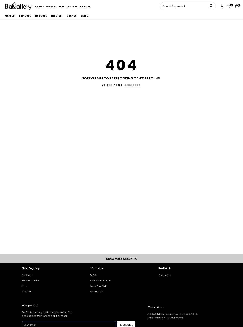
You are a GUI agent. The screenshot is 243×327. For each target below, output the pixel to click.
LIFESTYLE (57, 15)
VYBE (61, 6)
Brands (72, 15)
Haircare (41, 15)
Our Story (27, 275)
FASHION (51, 6)
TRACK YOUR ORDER (78, 6)
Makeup (10, 15)
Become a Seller (30, 280)
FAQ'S (93, 275)
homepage (132, 84)
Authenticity (96, 291)
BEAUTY (39, 6)
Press (24, 286)
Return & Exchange (100, 280)
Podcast (26, 291)
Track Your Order (99, 286)
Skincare (25, 15)
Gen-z (85, 15)
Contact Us (164, 275)
